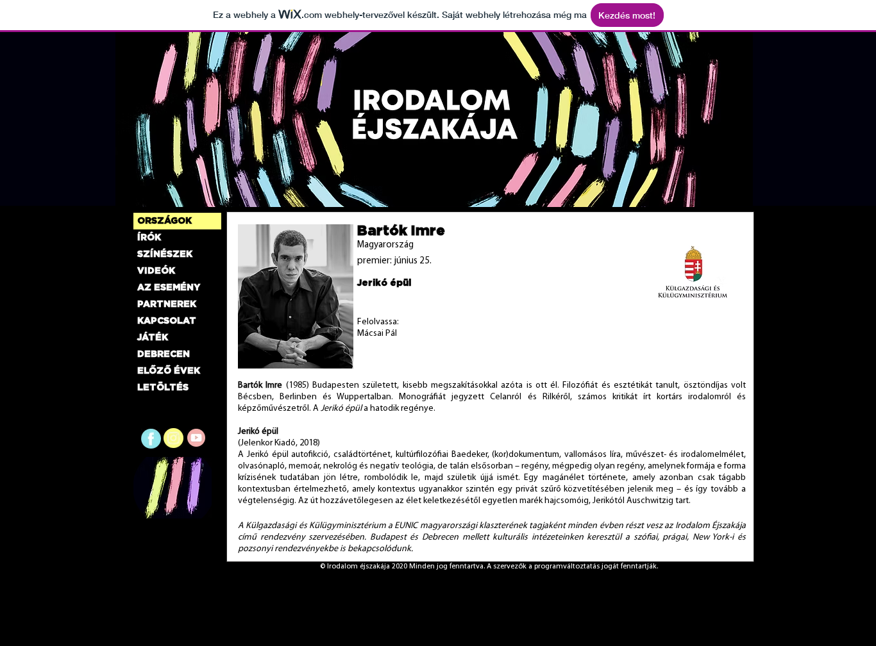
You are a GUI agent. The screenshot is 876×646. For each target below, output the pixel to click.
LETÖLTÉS (163, 387)
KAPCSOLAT (166, 321)
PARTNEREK (166, 304)
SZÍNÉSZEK (164, 254)
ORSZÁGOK (164, 221)
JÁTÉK (152, 337)
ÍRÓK (149, 237)
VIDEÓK (156, 271)
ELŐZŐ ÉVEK (168, 371)
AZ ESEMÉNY (168, 287)
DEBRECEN (163, 354)
